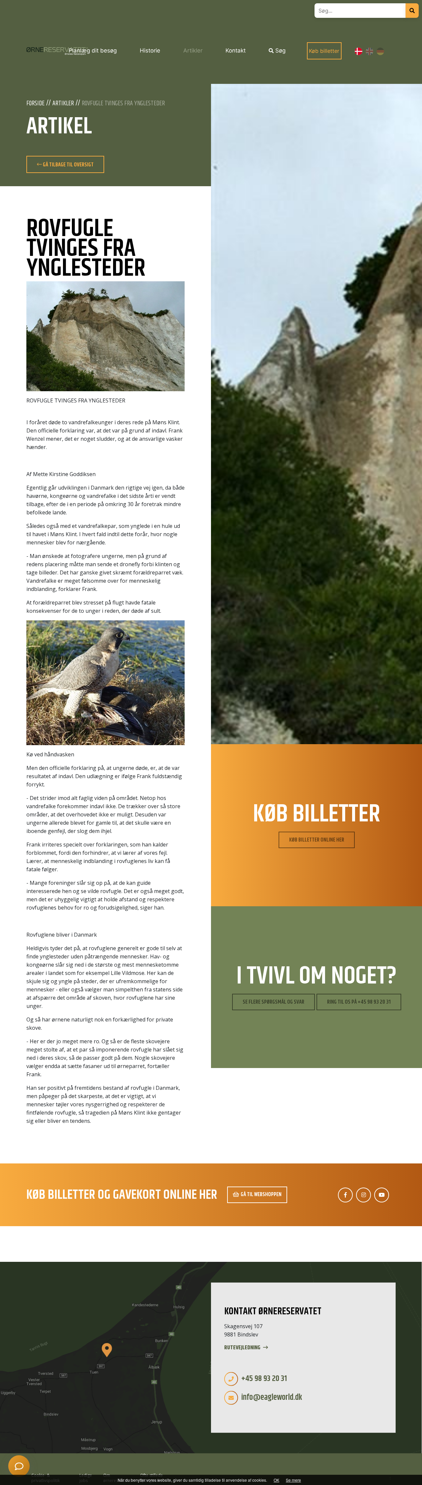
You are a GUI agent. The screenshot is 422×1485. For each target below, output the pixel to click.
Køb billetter (324, 51)
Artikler (63, 104)
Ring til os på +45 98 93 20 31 (359, 1002)
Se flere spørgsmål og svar (273, 1002)
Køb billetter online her (316, 840)
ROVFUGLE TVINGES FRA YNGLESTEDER (123, 104)
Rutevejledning (242, 1348)
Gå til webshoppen (261, 1194)
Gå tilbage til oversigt (68, 164)
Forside (35, 104)
